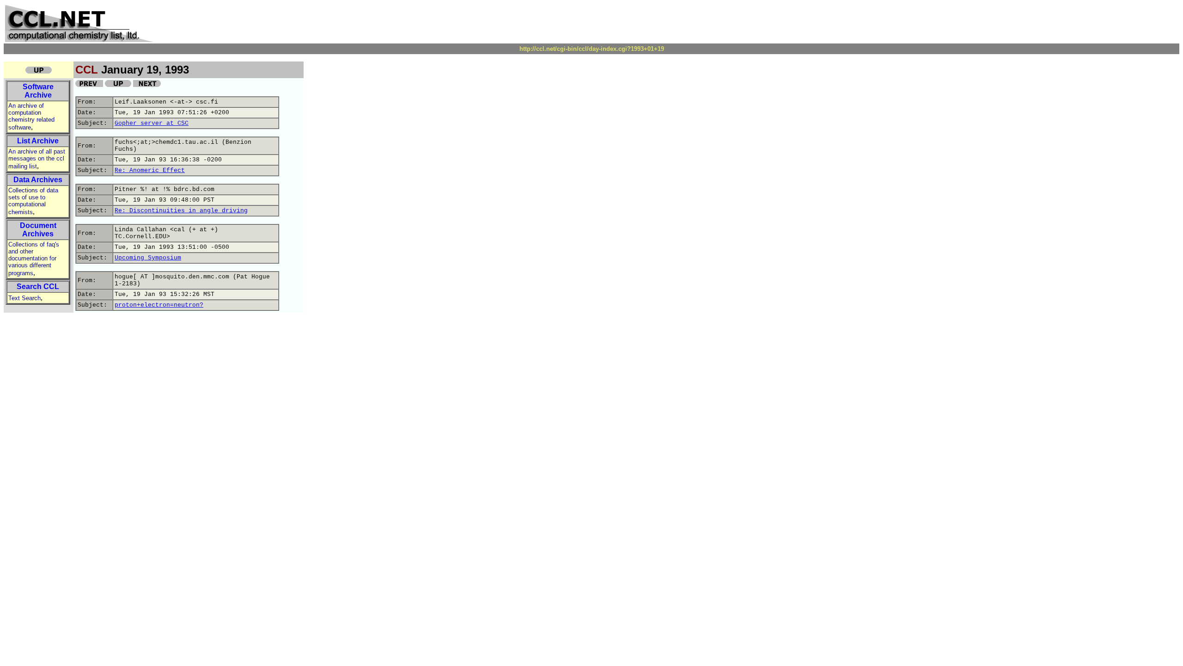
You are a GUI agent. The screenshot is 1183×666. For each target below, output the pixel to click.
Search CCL (38, 286)
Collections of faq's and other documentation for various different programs (33, 259)
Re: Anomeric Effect (150, 170)
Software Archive (38, 91)
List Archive (38, 141)
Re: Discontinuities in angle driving (181, 210)
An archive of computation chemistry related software (31, 116)
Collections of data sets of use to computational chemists (33, 201)
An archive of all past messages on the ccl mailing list (36, 159)
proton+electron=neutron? (159, 305)
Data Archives (37, 180)
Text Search (24, 298)
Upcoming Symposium (148, 257)
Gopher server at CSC (152, 123)
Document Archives (38, 230)
